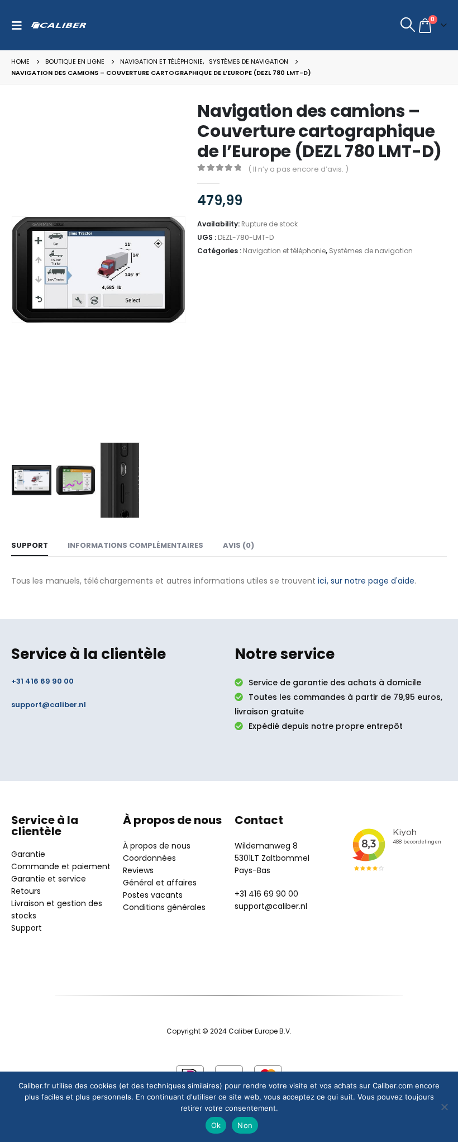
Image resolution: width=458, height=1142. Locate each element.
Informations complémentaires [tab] (135, 545)
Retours (26, 891)
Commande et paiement (61, 866)
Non (244, 1125)
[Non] (444, 1106)
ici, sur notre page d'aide (366, 580)
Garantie (28, 854)
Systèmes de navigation (371, 250)
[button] (19, 25)
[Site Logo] (58, 25)
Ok (216, 1125)
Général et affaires (160, 882)
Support (26, 927)
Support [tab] (29, 545)
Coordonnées (149, 858)
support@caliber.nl (48, 704)
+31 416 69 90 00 (42, 681)
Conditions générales (164, 907)
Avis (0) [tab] (238, 545)
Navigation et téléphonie (284, 250)
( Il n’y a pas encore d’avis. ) (298, 169)
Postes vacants (153, 895)
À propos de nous (156, 845)
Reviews (138, 870)
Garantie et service (48, 878)
